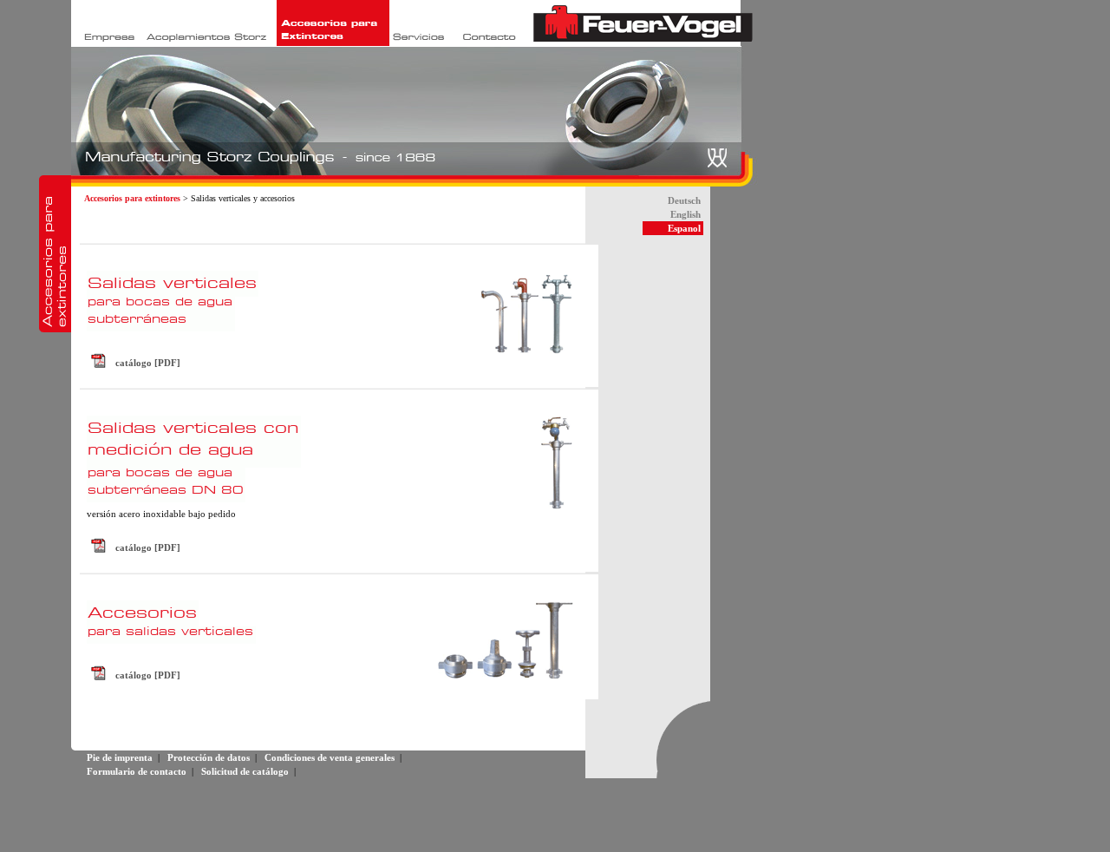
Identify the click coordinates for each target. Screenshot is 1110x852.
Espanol (684, 228)
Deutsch (684, 200)
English (685, 214)
